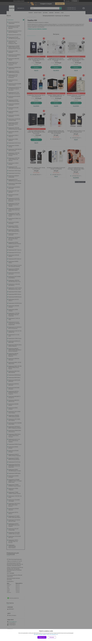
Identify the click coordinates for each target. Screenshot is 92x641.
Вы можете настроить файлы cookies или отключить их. (45, 634)
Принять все (42, 637)
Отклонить (52, 637)
